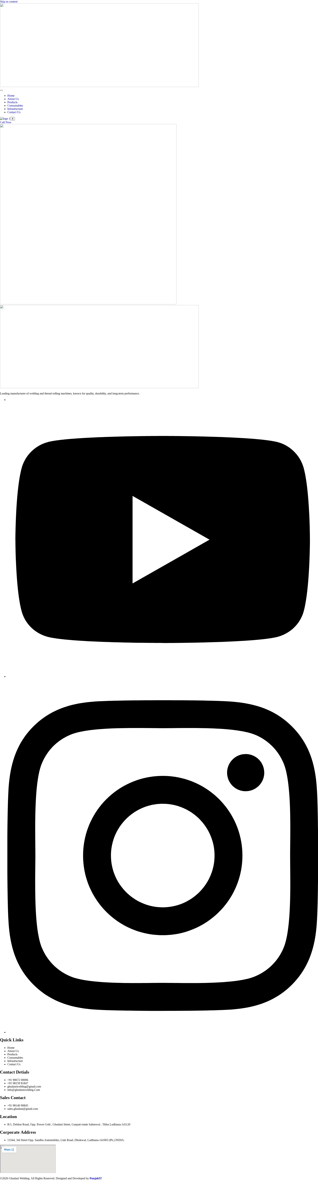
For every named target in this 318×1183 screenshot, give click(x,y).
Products (12, 102)
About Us (13, 98)
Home (11, 95)
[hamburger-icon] (1, 90)
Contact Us (13, 112)
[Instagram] (162, 1032)
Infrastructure (15, 108)
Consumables (15, 105)
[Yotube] (162, 676)
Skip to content (8, 1)
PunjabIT (96, 1178)
